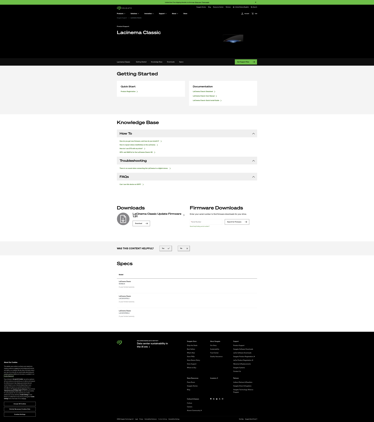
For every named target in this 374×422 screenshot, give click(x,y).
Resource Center (218, 7)
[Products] (124, 13)
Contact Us (237, 371)
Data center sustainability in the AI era (152, 345)
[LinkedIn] (213, 405)
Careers (190, 407)
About (174, 13)
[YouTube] (216, 405)
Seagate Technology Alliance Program (243, 390)
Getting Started (141, 62)
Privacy (141, 419)
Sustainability (215, 349)
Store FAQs (191, 356)
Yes (163, 248)
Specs (181, 62)
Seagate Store (192, 341)
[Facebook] (211, 405)
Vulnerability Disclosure (151, 419)
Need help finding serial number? (199, 226)
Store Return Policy (193, 360)
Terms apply (205, 2)
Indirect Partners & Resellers (243, 382)
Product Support (239, 345)
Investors (213, 378)
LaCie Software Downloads (242, 353)
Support (162, 13)
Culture (189, 403)
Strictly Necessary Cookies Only (19, 409)
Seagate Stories (201, 7)
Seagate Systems (239, 367)
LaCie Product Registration (242, 360)
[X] (219, 405)
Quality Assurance (216, 356)
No (181, 248)
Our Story (213, 345)
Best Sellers (191, 349)
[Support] (166, 13)
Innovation (148, 13)
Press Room (191, 382)
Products (120, 13)
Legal (136, 419)
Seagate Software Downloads (243, 349)
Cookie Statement (9, 376)
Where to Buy (192, 367)
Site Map (241, 419)
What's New (191, 353)
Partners (228, 7)
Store (185, 13)
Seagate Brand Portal (250, 419)
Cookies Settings (162, 419)
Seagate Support (122, 18)
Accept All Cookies (20, 404)
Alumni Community (193, 410)
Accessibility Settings (173, 419)
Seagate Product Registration (243, 356)
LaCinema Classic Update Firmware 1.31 (157, 215)
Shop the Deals (192, 345)
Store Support (192, 364)
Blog (209, 7)
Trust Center (214, 353)
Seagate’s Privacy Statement (20, 389)
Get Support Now (243, 62)
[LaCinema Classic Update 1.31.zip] (123, 219)
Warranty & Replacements (242, 364)
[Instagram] (222, 405)
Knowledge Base (156, 62)
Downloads (171, 62)
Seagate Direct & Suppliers (242, 386)
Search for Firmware (234, 222)
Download (138, 223)
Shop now (198, 2)
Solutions (134, 13)
